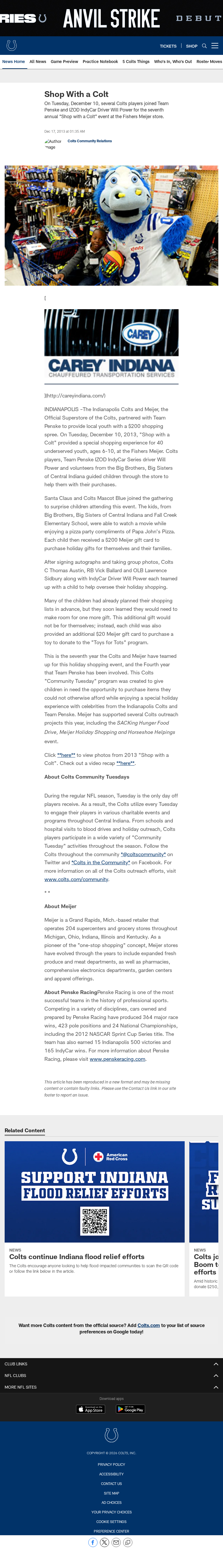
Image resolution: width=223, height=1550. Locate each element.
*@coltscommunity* (143, 854)
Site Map (111, 1493)
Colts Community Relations (90, 141)
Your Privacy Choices (111, 1512)
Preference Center (111, 1531)
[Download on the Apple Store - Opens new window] (90, 1410)
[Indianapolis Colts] (111, 1436)
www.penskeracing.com (117, 1059)
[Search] (204, 46)
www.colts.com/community (76, 879)
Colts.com (149, 1325)
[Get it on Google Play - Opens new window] (130, 1412)
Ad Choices (112, 1502)
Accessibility (111, 1474)
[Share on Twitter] (104, 1545)
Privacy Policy (111, 1464)
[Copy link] (127, 1543)
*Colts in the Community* (100, 862)
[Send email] (116, 1545)
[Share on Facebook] (93, 1545)
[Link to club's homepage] (12, 43)
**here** (66, 755)
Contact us (111, 1483)
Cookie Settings (111, 1522)
